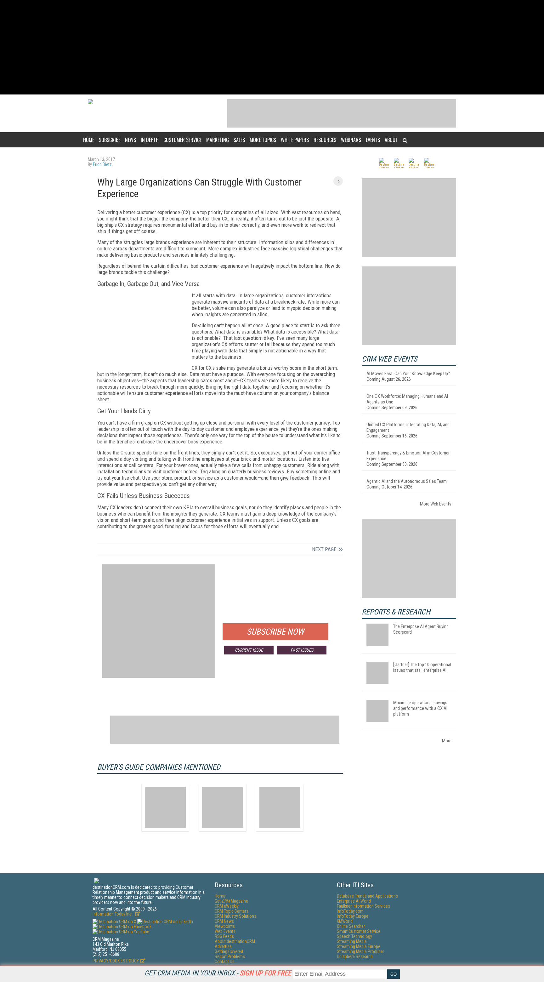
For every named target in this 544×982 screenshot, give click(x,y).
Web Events (225, 931)
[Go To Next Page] (338, 181)
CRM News (224, 921)
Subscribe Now (275, 632)
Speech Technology (354, 936)
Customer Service (182, 140)
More (446, 741)
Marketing (217, 140)
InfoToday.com (350, 911)
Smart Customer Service (358, 931)
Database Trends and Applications (367, 896)
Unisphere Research (355, 956)
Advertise (223, 946)
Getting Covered (229, 951)
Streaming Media (352, 941)
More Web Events (435, 504)
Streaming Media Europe (358, 946)
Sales (239, 140)
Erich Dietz (102, 164)
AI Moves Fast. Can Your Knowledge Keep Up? (408, 373)
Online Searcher (351, 926)
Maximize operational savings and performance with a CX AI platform (420, 708)
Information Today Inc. (113, 913)
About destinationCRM (235, 941)
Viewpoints (225, 926)
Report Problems (230, 956)
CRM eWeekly (227, 906)
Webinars (351, 140)
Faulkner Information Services (363, 906)
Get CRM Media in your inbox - (217, 973)
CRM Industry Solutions (235, 916)
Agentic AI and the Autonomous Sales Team (406, 481)
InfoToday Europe (352, 916)
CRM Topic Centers (231, 911)
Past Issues (302, 650)
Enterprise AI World (354, 901)
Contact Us (225, 961)
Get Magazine (231, 901)
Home (88, 140)
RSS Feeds (224, 936)
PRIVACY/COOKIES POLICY (116, 960)
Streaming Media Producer (360, 951)
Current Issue (249, 650)
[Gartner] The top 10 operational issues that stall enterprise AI (422, 667)
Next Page (324, 549)
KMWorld (345, 921)
